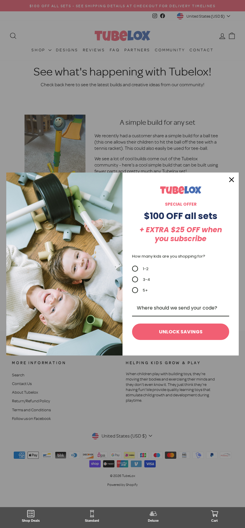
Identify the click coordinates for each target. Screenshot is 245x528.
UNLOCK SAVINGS (181, 331)
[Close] (231, 180)
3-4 (146, 279)
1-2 (145, 269)
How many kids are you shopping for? (168, 256)
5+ (145, 290)
